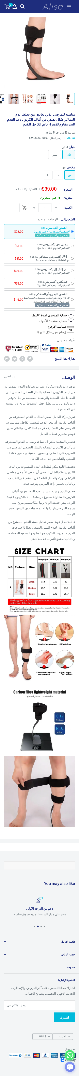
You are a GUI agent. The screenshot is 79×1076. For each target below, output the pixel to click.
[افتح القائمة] (69, 6)
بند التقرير (9, 376)
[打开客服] (70, 1067)
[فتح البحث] (22, 6)
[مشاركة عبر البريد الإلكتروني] (7, 359)
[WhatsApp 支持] (70, 1055)
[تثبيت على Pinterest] (22, 359)
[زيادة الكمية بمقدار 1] (34, 207)
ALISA (71, 137)
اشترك (64, 1017)
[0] (7, 6)
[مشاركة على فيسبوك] (30, 359)
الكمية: (68, 207)
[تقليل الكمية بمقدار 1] (55, 207)
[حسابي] (15, 6)
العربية (62, 1036)
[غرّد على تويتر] (14, 359)
